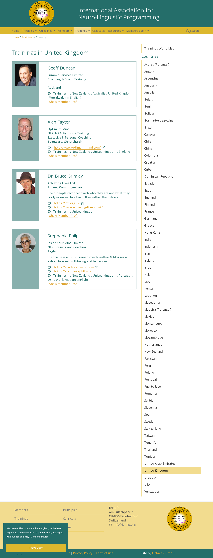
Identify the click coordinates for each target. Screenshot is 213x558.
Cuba (148, 169)
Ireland (149, 260)
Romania (150, 393)
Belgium (150, 99)
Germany (150, 218)
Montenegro (153, 323)
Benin (148, 106)
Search (194, 31)
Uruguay (150, 477)
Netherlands (153, 344)
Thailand (150, 449)
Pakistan (150, 358)
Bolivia (149, 113)
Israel (148, 267)
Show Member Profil (63, 102)
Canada (149, 134)
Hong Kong (152, 232)
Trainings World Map (159, 48)
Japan (148, 281)
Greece (149, 225)
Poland (149, 372)
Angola (149, 71)
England (150, 197)
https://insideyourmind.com (74, 267)
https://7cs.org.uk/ (67, 203)
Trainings (27, 37)
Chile (147, 141)
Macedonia (152, 302)
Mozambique (153, 337)
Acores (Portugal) (156, 64)
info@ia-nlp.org (125, 524)
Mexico (149, 316)
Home (15, 31)
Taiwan (149, 435)
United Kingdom (156, 470)
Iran (147, 253)
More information (39, 536)
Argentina (151, 78)
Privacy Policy (82, 553)
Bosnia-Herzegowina (159, 120)
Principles (70, 510)
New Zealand (153, 351)
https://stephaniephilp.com (74, 271)
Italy (147, 274)
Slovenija (150, 407)
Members (21, 510)
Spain (148, 414)
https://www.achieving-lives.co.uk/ (78, 207)
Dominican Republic (158, 176)
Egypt (148, 190)
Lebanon (150, 295)
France (149, 211)
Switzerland (152, 428)
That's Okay (36, 547)
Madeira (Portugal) (157, 309)
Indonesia (151, 246)
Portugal (150, 379)
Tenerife (150, 442)
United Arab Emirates (159, 463)
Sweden (149, 421)
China (148, 148)
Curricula (69, 518)
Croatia (149, 162)
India (147, 239)
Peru (147, 365)
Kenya (148, 288)
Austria (149, 92)
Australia (150, 85)
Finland (149, 204)
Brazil (148, 127)
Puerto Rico (152, 386)
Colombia (151, 155)
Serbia (148, 400)
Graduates (98, 31)
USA (147, 484)
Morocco (150, 330)
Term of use (104, 553)
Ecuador (150, 183)
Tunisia (149, 456)
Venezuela (151, 491)
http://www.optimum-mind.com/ (77, 147)
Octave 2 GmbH (163, 553)
